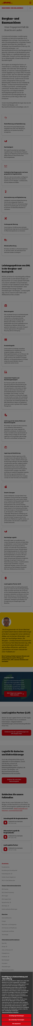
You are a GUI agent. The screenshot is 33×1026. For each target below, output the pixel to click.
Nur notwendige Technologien (16, 1019)
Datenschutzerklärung (7, 1012)
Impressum (15, 1012)
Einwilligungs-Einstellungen (16, 1015)
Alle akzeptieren (16, 1023)
